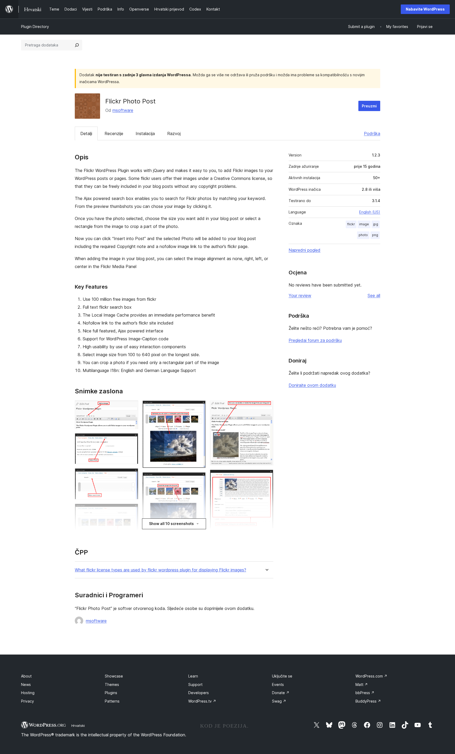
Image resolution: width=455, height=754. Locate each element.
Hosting (27, 692)
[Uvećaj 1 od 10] (131, 407)
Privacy (27, 701)
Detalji (86, 133)
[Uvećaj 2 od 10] (131, 440)
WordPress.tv (202, 701)
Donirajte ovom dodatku (312, 385)
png (375, 235)
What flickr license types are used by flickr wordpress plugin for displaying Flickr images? (160, 569)
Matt (361, 684)
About (26, 676)
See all (374, 295)
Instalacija (145, 133)
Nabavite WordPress (425, 9)
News (26, 684)
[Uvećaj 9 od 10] (266, 407)
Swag (279, 701)
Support (195, 684)
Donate (280, 692)
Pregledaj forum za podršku (315, 340)
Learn (193, 676)
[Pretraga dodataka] (77, 45)
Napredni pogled (304, 250)
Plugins (111, 692)
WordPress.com (371, 676)
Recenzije (114, 133)
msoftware (122, 110)
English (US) (369, 212)
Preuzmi (369, 106)
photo (363, 235)
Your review (300, 295)
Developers (198, 692)
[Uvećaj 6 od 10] (198, 407)
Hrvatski (78, 725)
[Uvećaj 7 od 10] (198, 479)
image (364, 224)
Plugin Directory (35, 26)
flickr (351, 224)
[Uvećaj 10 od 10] (266, 476)
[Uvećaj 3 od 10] (131, 475)
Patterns (112, 701)
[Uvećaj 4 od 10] (131, 510)
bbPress (364, 692)
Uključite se (282, 676)
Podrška (372, 133)
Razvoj (174, 133)
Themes (112, 684)
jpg (375, 224)
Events (278, 684)
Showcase (114, 676)
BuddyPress (368, 701)
